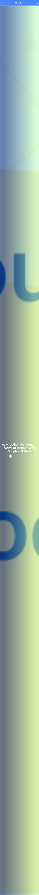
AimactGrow (19, 3)
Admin (17, 456)
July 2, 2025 (25, 456)
